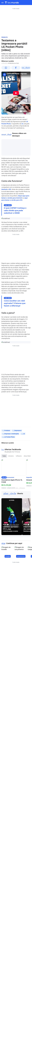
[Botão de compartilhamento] (6, 67)
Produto (4, 37)
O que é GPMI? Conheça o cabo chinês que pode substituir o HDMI (15, 210)
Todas (4, 456)
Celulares (11, 456)
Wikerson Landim (7, 61)
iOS (10, 189)
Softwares (19, 456)
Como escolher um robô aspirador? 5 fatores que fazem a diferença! (14, 303)
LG (22, 124)
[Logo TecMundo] (12, 3)
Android (4, 189)
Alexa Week (27, 456)
